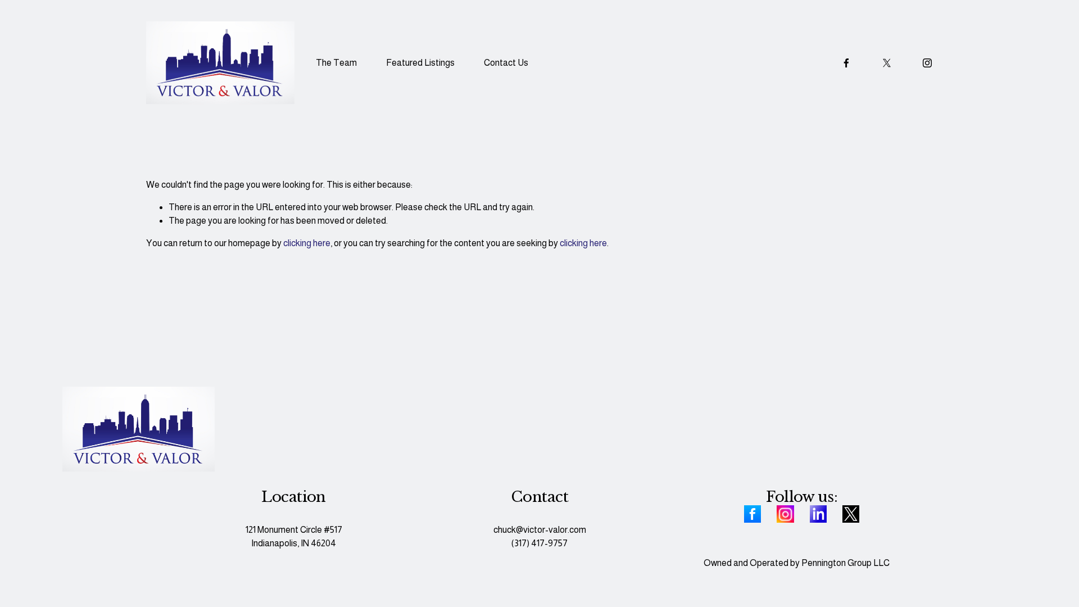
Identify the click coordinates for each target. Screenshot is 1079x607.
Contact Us (506, 62)
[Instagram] (927, 63)
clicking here (306, 243)
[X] (886, 63)
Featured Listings (420, 62)
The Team (336, 62)
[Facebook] (846, 63)
